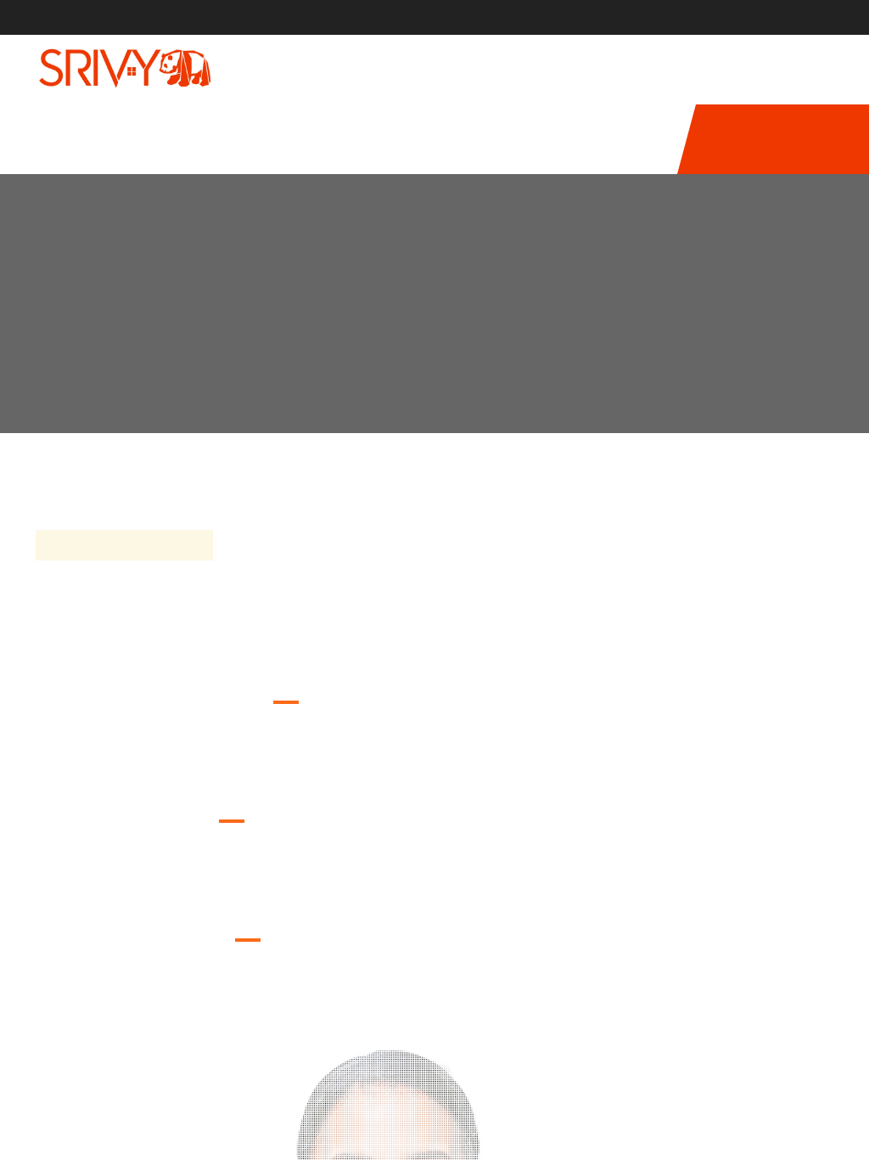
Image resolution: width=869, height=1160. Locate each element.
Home (741, 303)
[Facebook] (764, 17)
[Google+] (829, 17)
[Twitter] (797, 17)
